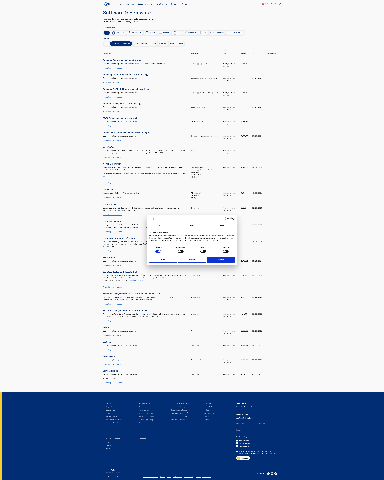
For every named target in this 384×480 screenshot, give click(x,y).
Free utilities (176, 43)
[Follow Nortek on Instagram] (275, 473)
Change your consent (203, 477)
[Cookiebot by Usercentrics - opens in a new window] (226, 218)
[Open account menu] (276, 4)
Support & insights (145, 4)
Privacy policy (165, 477)
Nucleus (166, 33)
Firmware (163, 43)
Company (174, 4)
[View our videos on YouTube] (272, 473)
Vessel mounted (244, 446)
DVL (179, 33)
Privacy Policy (271, 453)
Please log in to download (112, 68)
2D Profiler (219, 33)
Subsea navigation (245, 443)
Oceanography (244, 440)
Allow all (221, 259)
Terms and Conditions (150, 477)
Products (117, 4)
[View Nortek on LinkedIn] (268, 473)
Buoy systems (237, 33)
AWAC (151, 33)
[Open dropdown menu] (121, 4)
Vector (191, 33)
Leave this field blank (244, 407)
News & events (161, 4)
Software (106, 38)
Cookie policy (177, 477)
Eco (205, 33)
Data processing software (145, 43)
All (106, 33)
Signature (120, 33)
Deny (163, 259)
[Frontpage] (106, 4)
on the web (116, 210)
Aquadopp (135, 33)
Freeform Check (242, 414)
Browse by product (109, 28)
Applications (129, 4)
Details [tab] (192, 225)
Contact (185, 4)
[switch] (181, 251)
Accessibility (189, 477)
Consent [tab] (162, 226)
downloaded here (136, 280)
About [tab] (222, 225)
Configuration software (121, 43)
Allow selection (192, 259)
